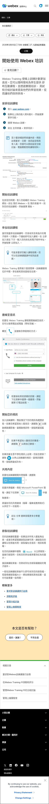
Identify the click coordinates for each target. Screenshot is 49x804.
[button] (40, 5)
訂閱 (26, 51)
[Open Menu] (46, 5)
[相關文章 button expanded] (45, 665)
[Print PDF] (17, 51)
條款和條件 (8, 770)
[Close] (45, 780)
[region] (24, 790)
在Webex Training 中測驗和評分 (18, 682)
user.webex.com (21, 109)
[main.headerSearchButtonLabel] (35, 5)
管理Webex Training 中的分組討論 (19, 690)
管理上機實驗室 (14, 607)
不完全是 (34, 637)
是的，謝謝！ (15, 637)
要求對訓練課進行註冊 (17, 591)
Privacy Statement (23, 792)
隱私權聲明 (8, 773)
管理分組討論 (13, 601)
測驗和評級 (12, 596)
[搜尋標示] (35, 6)
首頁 (3, 18)
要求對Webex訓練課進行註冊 (17, 674)
